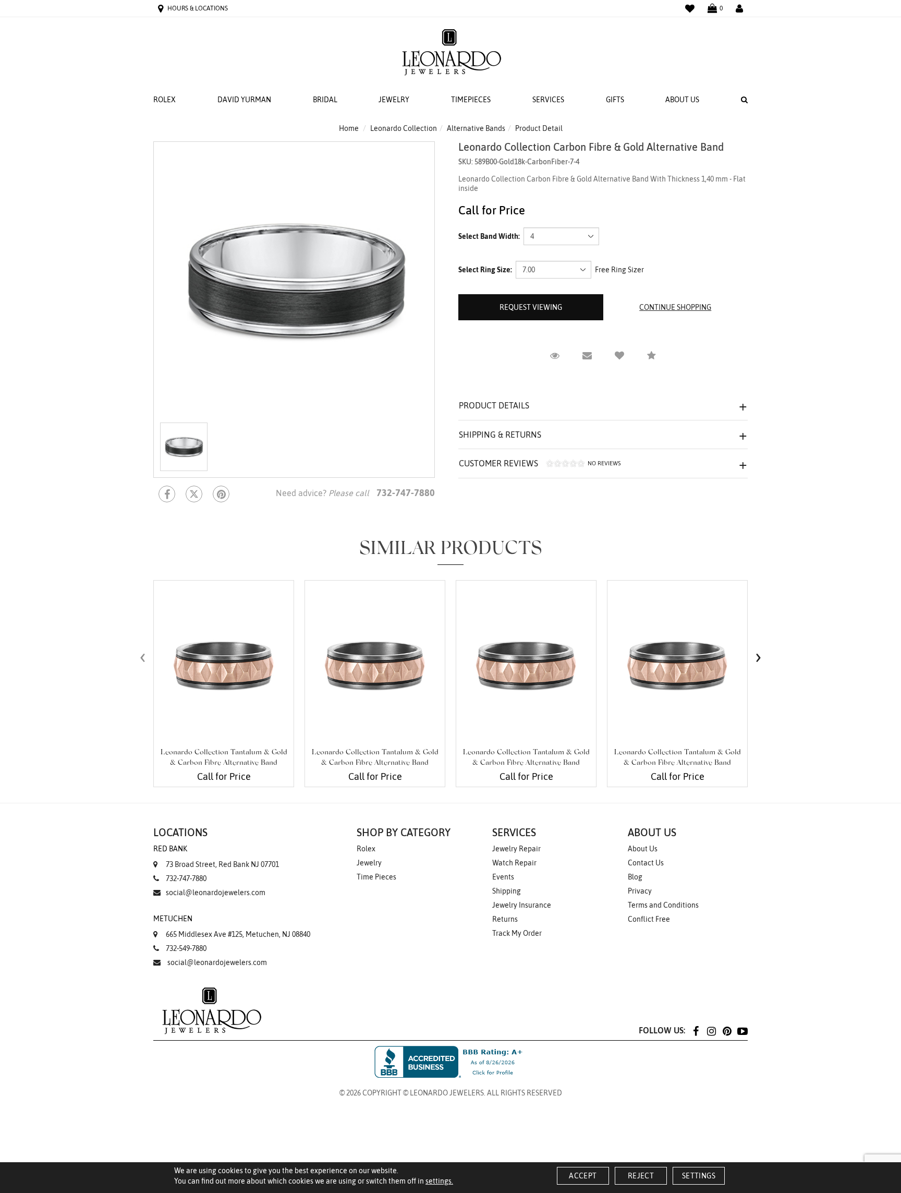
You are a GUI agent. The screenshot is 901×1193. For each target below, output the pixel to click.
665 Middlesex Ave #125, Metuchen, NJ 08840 (231, 926)
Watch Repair (514, 863)
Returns (505, 919)
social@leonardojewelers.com (215, 892)
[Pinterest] (727, 1030)
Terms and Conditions (663, 905)
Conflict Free (649, 919)
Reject (641, 1176)
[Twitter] (194, 494)
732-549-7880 (186, 948)
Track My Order (517, 933)
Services (548, 99)
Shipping (506, 891)
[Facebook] (167, 494)
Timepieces (471, 99)
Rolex (164, 99)
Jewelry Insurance (521, 905)
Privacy (640, 891)
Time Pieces (376, 877)
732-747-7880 (186, 878)
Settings (698, 1176)
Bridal (325, 99)
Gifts (615, 99)
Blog (635, 877)
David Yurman (244, 99)
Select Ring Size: (485, 270)
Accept (582, 1176)
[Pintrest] (221, 494)
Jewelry (394, 99)
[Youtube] (742, 1030)
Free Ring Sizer (619, 270)
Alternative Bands (476, 128)
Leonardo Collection (403, 128)
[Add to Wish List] (619, 356)
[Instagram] (711, 1030)
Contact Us (646, 863)
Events (503, 877)
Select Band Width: (489, 236)
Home (349, 128)
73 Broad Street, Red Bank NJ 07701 (216, 857)
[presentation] (142, 657)
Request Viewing (531, 307)
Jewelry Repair (516, 849)
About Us (682, 99)
